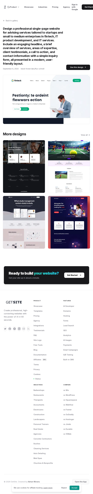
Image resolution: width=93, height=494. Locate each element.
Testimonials (39, 330)
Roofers (37, 444)
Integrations (39, 326)
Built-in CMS (68, 360)
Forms (65, 321)
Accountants (39, 405)
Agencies (37, 434)
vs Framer (67, 410)
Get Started (72, 275)
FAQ (35, 335)
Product (13, 7)
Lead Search (68, 326)
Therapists (38, 400)
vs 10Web (67, 434)
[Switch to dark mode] (8, 7)
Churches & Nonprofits (43, 463)
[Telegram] (14, 328)
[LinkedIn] (19, 328)
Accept (74, 488)
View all (84, 135)
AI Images (67, 340)
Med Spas (38, 458)
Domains (67, 311)
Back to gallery (12, 21)
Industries (42, 7)
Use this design (76, 67)
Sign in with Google (75, 7)
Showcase (28, 7)
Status (38, 379)
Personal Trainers (41, 424)
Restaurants (39, 395)
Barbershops (39, 390)
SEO (65, 330)
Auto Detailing (40, 453)
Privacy (37, 369)
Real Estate (38, 429)
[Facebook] (9, 328)
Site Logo (38, 340)
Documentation (40, 355)
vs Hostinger (68, 419)
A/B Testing (68, 355)
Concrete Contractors (43, 439)
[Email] (23, 328)
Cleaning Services (41, 448)
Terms (36, 365)
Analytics (67, 335)
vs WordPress (69, 395)
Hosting (66, 316)
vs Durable (67, 429)
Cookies (37, 374)
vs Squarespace (70, 400)
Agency (66, 7)
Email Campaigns (70, 350)
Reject (64, 488)
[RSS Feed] (28, 328)
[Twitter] (5, 328)
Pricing (55, 7)
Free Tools (38, 345)
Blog (35, 350)
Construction (39, 414)
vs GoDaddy (68, 414)
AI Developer (68, 306)
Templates (38, 311)
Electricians (38, 410)
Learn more (47, 488)
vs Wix (66, 390)
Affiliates (40, 360)
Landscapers (39, 419)
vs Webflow (68, 405)
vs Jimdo (67, 424)
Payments (67, 345)
